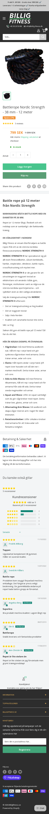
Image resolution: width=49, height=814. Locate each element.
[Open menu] (4, 18)
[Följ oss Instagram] (10, 772)
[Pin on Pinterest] (34, 186)
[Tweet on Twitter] (39, 186)
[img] (9, 539)
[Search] (42, 37)
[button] (9, 488)
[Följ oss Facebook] (5, 772)
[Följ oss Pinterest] (15, 772)
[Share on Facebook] (29, 186)
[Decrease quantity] (13, 155)
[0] (44, 30)
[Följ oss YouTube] (20, 772)
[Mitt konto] (38, 30)
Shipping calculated (29, 137)
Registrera (24, 749)
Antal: (6, 155)
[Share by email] (44, 186)
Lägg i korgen (24, 166)
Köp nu (24, 175)
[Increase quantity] (27, 155)
